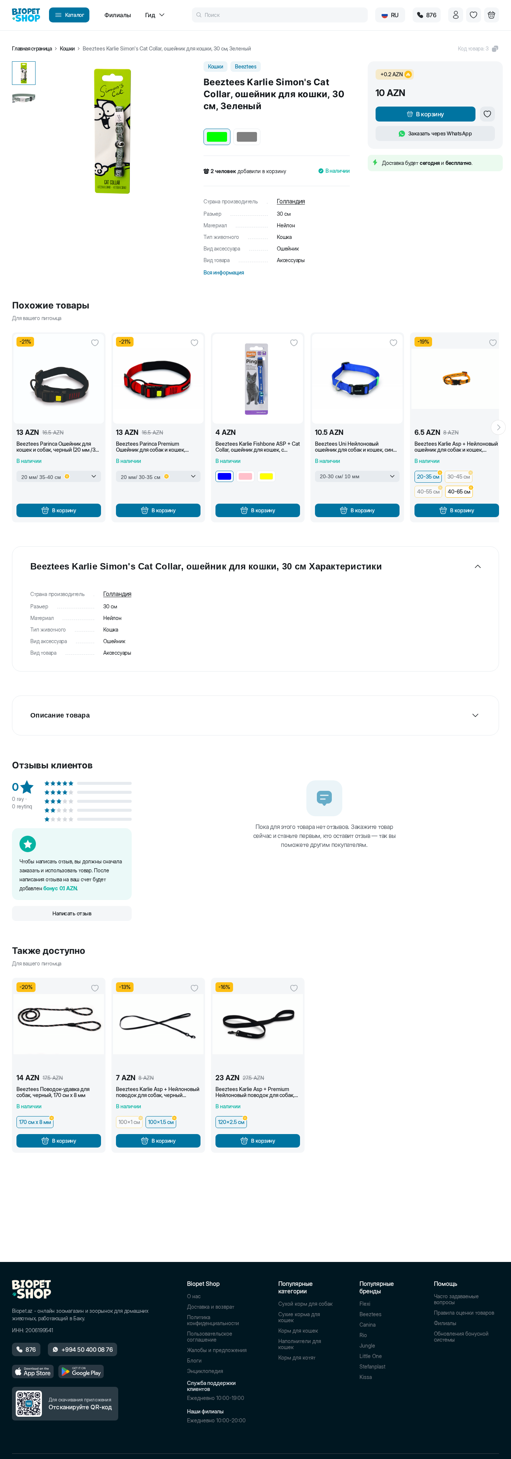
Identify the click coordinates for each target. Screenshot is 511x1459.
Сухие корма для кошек (299, 1317)
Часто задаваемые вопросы (456, 1299)
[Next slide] (498, 427)
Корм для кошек (298, 1331)
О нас (194, 1296)
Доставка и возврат (210, 1307)
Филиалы (445, 1323)
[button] (478, 48)
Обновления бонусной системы (461, 1337)
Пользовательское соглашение (209, 1337)
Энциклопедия (205, 1371)
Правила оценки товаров (464, 1313)
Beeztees (370, 1314)
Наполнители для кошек (299, 1344)
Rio (363, 1335)
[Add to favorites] (487, 114)
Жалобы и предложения (217, 1350)
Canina (367, 1325)
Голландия (291, 201)
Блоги (194, 1361)
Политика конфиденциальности (213, 1320)
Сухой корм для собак (305, 1304)
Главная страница (32, 49)
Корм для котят (296, 1358)
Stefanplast (372, 1367)
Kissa (365, 1377)
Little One (370, 1356)
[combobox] (58, 476)
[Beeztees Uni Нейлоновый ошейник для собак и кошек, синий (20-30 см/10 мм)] (357, 379)
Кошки (67, 49)
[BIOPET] (26, 15)
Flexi (364, 1304)
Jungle (367, 1346)
